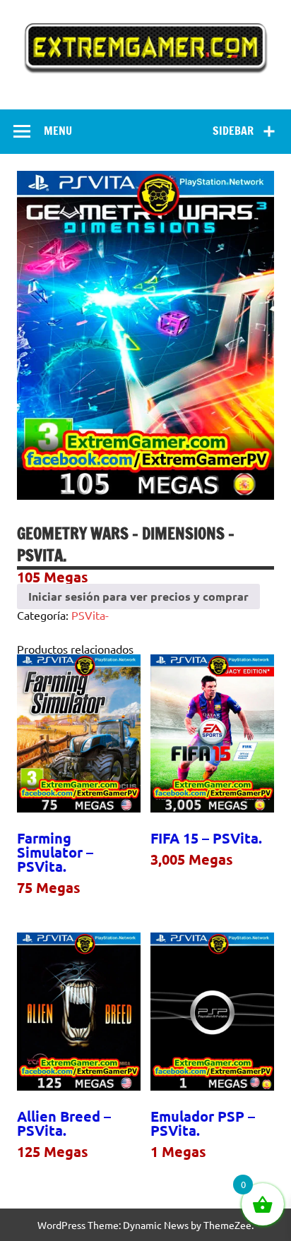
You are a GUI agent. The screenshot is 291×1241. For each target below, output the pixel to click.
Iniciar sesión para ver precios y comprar (138, 596)
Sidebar (233, 130)
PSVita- (90, 615)
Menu (58, 130)
